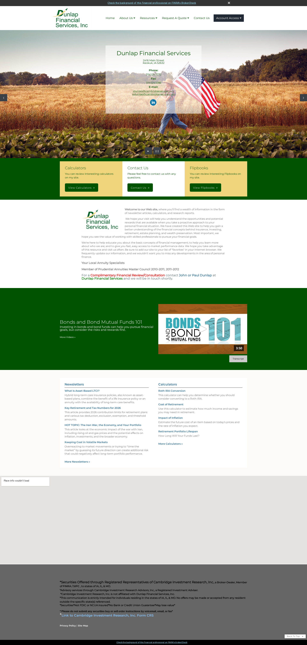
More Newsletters (77, 461)
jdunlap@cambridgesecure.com (153, 91)
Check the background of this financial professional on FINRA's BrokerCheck (152, 2)
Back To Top (293, 636)
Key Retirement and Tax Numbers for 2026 (93, 407)
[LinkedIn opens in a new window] (153, 102)
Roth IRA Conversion (171, 390)
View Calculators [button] (80, 187)
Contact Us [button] (138, 187)
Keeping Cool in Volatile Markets (86, 442)
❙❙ (157, 150)
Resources (147, 18)
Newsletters (74, 384)
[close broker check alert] (229, 3)
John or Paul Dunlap (195, 275)
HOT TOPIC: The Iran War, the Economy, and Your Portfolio (103, 425)
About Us (126, 18)
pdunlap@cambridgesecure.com (153, 94)
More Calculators (170, 443)
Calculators (167, 384)
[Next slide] (303, 97)
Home (110, 18)
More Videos (67, 337)
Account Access (227, 18)
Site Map (83, 625)
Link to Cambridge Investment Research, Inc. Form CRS (108, 615)
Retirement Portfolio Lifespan (178, 431)
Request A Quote (174, 18)
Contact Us (202, 18)
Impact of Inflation (170, 417)
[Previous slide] (3, 97)
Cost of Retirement (170, 404)
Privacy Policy (68, 625)
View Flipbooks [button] (204, 187)
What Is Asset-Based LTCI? (82, 390)
